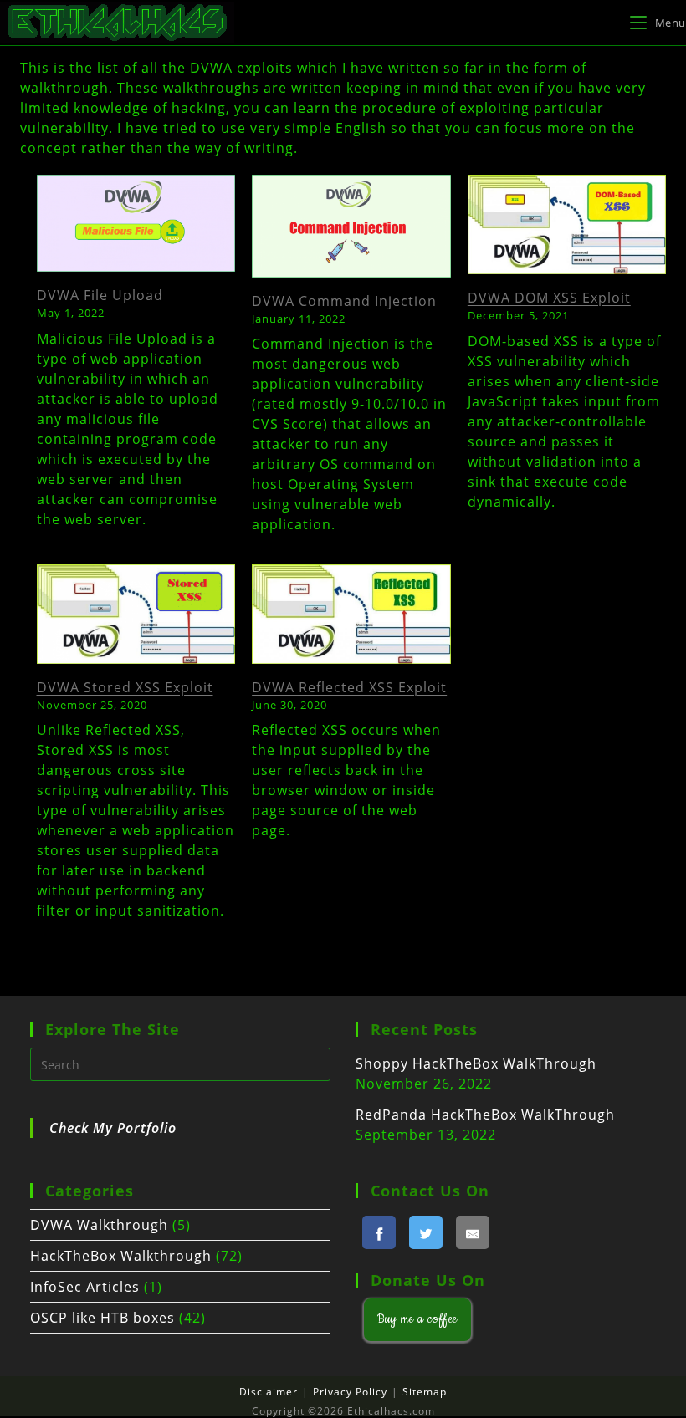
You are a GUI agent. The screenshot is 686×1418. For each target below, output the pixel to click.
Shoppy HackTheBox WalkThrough (476, 1063)
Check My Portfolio (113, 1128)
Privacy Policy (350, 1392)
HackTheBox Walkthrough (121, 1256)
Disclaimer (268, 1392)
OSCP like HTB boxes (102, 1317)
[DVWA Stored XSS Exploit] (136, 614)
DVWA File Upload (100, 295)
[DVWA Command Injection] (351, 226)
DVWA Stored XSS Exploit (125, 687)
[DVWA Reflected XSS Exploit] (351, 614)
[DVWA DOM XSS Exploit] (567, 224)
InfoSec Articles (85, 1287)
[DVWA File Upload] (136, 223)
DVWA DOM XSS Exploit (549, 297)
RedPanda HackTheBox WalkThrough (485, 1114)
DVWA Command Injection (344, 301)
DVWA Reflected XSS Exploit (349, 687)
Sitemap (424, 1392)
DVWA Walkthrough (99, 1225)
